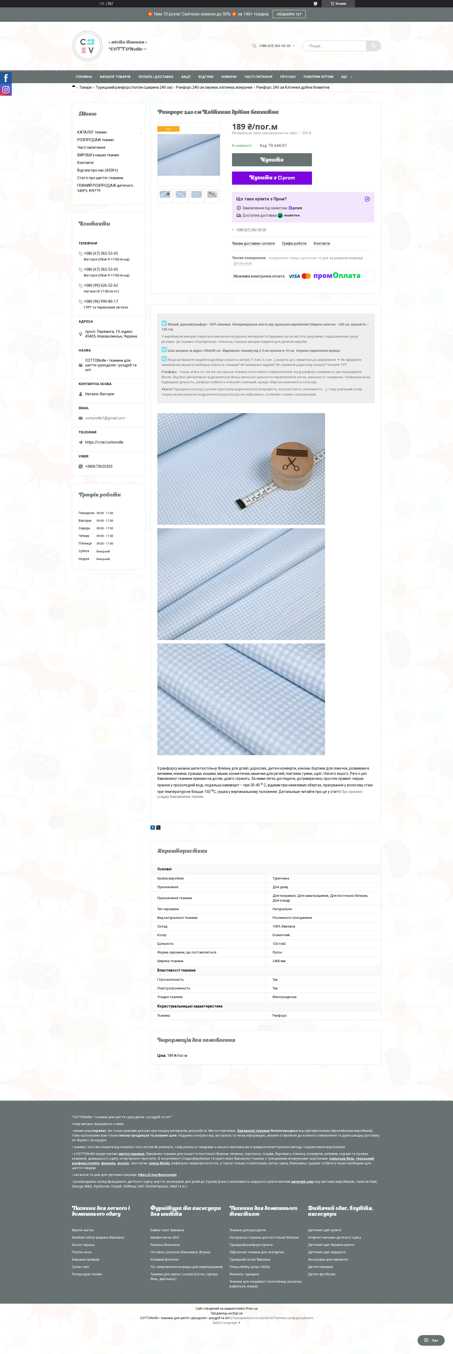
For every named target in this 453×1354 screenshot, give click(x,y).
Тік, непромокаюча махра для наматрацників (186, 1267)
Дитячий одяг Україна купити (331, 1245)
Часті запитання (91, 147)
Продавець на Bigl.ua (226, 1313)
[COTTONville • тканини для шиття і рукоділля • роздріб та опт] (87, 46)
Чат (435, 1340)
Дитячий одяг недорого (327, 1252)
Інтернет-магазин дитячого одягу (334, 1237)
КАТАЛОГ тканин (92, 132)
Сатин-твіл (80, 1267)
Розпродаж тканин (87, 1274)
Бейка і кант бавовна (167, 1230)
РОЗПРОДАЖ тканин (95, 140)
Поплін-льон (82, 1252)
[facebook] (152, 828)
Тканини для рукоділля (247, 1230)
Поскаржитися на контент (251, 1318)
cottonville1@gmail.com (105, 418)
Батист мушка (83, 1245)
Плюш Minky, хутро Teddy (249, 1267)
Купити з (263, 178)
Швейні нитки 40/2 (164, 1237)
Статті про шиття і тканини (100, 178)
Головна (84, 77)
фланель (108, 1163)
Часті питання (258, 77)
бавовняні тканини (253, 1131)
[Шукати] (373, 45)
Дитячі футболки (321, 1274)
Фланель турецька (244, 1274)
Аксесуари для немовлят (328, 1259)
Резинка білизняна (165, 1245)
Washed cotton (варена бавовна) (98, 1237)
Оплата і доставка (155, 77)
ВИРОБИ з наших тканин (98, 155)
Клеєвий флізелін (164, 1259)
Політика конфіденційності (293, 1318)
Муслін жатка (83, 1230)
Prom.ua (252, 1308)
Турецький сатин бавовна (249, 1259)
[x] (158, 828)
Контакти (85, 163)
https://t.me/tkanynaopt (157, 1175)
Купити (272, 160)
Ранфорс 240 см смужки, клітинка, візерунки (214, 87)
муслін (123, 1163)
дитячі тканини (131, 1154)
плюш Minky (159, 1163)
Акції (186, 77)
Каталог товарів (115, 77)
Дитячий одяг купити (324, 1230)
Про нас (288, 77)
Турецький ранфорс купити (251, 1245)
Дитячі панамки (320, 1267)
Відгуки (205, 77)
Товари (85, 87)
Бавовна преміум (85, 1259)
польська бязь (341, 1158)
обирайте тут (289, 14)
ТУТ (344, 365)
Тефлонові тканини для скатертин (256, 1252)
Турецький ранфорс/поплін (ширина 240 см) (134, 87)
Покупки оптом (318, 77)
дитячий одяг (302, 1182)
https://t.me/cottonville (104, 442)
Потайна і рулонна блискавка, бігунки (180, 1252)
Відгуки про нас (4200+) (97, 170)
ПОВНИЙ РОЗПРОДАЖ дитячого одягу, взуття (105, 187)
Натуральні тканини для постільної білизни (264, 1237)
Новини (228, 77)
